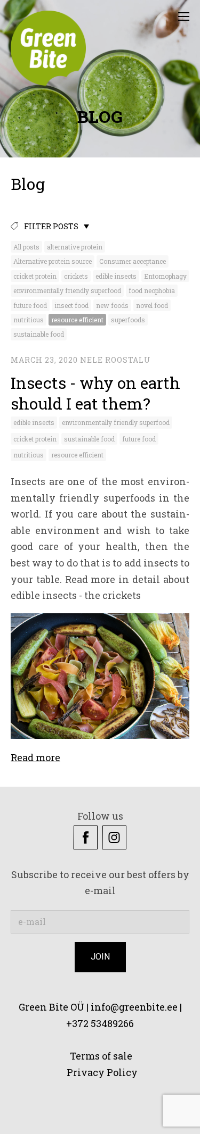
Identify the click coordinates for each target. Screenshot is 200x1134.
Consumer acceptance (132, 261)
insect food (71, 305)
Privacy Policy (103, 1072)
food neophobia (152, 290)
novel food (152, 305)
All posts (26, 247)
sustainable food (38, 334)
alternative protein (74, 247)
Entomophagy (165, 276)
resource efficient (77, 319)
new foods (112, 305)
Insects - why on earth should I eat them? (95, 393)
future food (30, 305)
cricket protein (35, 276)
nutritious (28, 319)
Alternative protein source (52, 261)
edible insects (116, 276)
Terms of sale (100, 1055)
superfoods (128, 319)
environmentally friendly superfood (67, 290)
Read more (35, 757)
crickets (76, 276)
